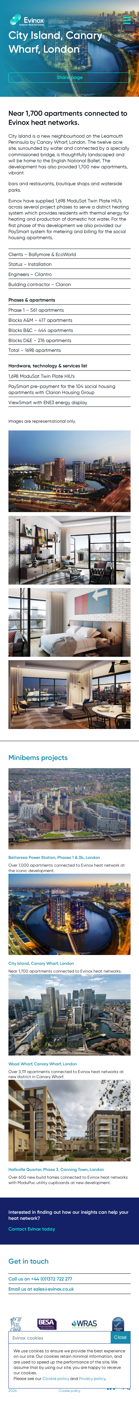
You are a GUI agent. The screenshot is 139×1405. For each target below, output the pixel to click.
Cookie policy (69, 1390)
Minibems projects (38, 757)
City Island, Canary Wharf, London (41, 963)
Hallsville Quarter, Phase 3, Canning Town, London (56, 1169)
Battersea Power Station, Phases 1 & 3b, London (54, 857)
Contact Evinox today (31, 1229)
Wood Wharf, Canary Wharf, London (42, 1064)
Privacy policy (92, 1378)
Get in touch (28, 1261)
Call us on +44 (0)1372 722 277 (40, 1279)
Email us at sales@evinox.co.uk (41, 1289)
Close (120, 1337)
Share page (70, 77)
